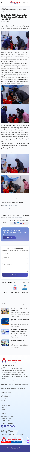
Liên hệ (3, 409)
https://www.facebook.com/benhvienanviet (14, 212)
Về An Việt (3, 399)
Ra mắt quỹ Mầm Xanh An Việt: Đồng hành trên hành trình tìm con (19, 341)
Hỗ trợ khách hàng (5, 420)
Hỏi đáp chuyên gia (6, 418)
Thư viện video (4, 407)
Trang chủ (3, 8)
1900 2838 (7, 205)
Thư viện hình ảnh (5, 405)
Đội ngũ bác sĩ (4, 401)
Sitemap (15, 450)
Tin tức (3, 403)
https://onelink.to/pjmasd (17, 217)
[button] (23, 282)
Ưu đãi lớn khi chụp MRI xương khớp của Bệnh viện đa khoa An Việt (20, 320)
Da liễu (5, 292)
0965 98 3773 (13, 205)
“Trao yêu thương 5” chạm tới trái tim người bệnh (19, 309)
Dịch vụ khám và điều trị (7, 416)
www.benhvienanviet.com (11, 208)
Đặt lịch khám (10, 237)
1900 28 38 (6, 441)
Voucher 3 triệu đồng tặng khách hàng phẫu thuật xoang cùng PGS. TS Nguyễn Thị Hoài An (19, 330)
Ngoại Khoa (25, 292)
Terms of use (15, 448)
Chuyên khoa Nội (15, 292)
